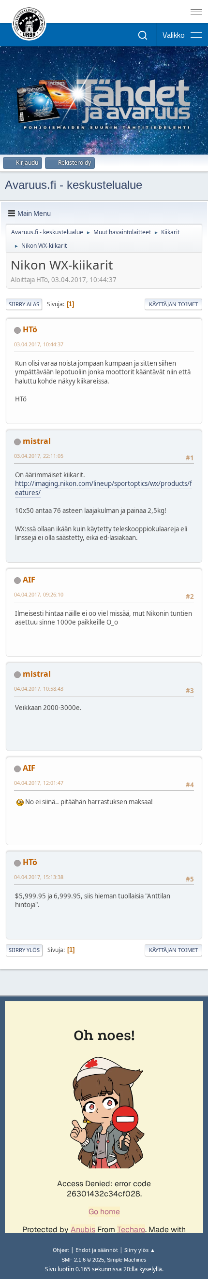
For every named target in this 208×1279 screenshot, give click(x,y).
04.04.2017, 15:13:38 (38, 877)
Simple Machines (127, 1260)
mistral (37, 441)
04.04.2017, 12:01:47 (38, 782)
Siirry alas (24, 304)
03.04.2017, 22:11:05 (38, 455)
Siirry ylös (24, 949)
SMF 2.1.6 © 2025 (82, 1260)
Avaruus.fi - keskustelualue (73, 184)
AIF (29, 579)
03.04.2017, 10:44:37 (38, 344)
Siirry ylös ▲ (139, 1249)
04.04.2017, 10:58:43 (38, 688)
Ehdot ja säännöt (96, 1249)
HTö (30, 329)
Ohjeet (61, 1249)
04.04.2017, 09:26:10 (38, 594)
